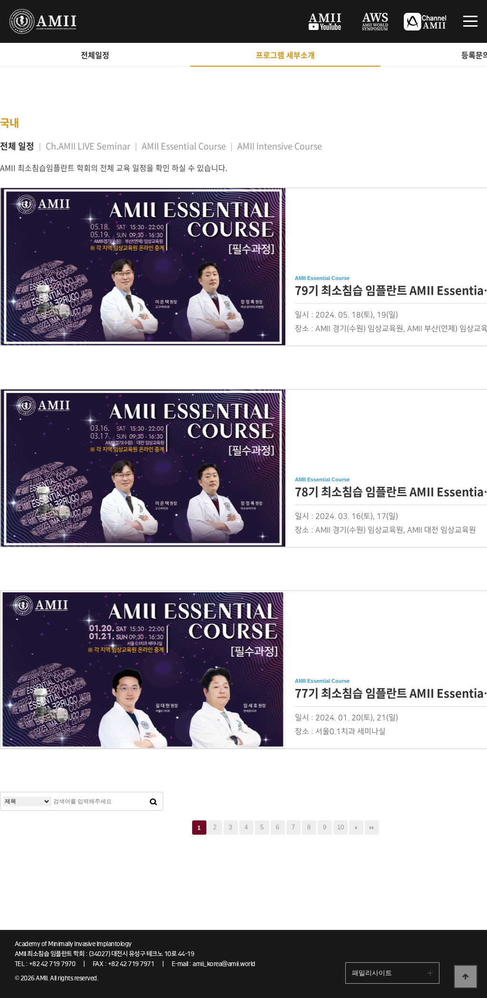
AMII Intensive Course (279, 146)
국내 (9, 122)
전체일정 (95, 54)
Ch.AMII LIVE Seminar (88, 146)
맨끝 (372, 827)
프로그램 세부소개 (285, 54)
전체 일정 (17, 146)
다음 (356, 827)
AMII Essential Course (184, 146)
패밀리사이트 (372, 973)
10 (340, 827)
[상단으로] (465, 976)
